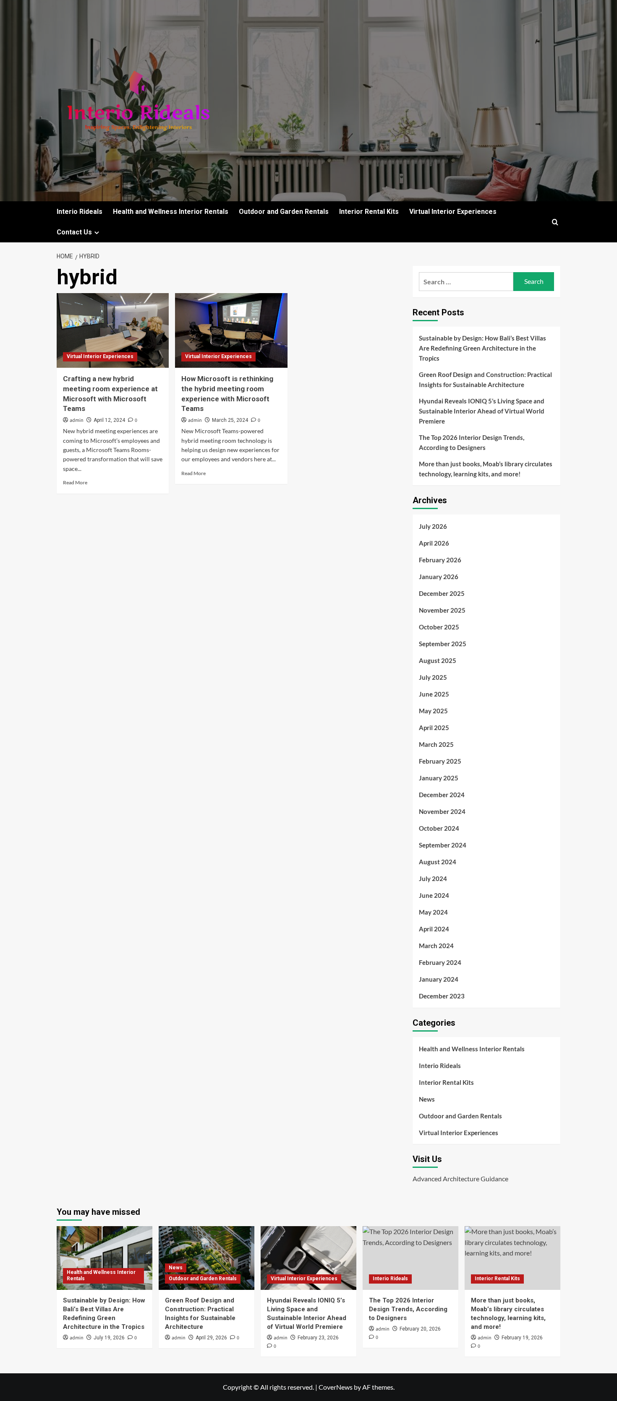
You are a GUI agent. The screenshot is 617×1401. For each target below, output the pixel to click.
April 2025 (434, 727)
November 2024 (442, 811)
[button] (555, 222)
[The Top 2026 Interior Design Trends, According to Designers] (410, 1258)
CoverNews (336, 1387)
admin (77, 420)
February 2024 (440, 962)
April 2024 (434, 929)
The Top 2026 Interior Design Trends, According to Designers (471, 442)
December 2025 (442, 593)
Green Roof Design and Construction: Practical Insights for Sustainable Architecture (485, 379)
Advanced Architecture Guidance (460, 1179)
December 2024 (442, 794)
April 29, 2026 (211, 1338)
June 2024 (434, 895)
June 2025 (434, 694)
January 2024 (438, 979)
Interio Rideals (79, 212)
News (427, 1099)
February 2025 (440, 761)
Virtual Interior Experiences (453, 212)
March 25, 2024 (230, 420)
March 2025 (436, 744)
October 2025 (439, 627)
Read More (75, 482)
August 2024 (437, 862)
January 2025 (438, 778)
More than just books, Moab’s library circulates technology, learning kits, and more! (485, 469)
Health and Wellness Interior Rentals (170, 212)
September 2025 (442, 643)
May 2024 (433, 912)
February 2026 (440, 560)
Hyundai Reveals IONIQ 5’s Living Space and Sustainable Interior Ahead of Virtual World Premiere (481, 411)
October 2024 (439, 828)
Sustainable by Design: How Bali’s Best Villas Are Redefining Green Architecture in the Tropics (482, 348)
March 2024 (436, 945)
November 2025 (442, 610)
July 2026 (433, 526)
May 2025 (433, 711)
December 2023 (442, 996)
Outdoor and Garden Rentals (284, 212)
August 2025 (437, 660)
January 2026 (438, 576)
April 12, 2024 (109, 420)
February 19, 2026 (522, 1338)
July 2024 (433, 878)
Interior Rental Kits (369, 212)
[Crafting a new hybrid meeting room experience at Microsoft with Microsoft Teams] (113, 330)
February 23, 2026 (318, 1338)
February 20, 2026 (420, 1329)
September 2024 (442, 845)
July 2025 (433, 677)
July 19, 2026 (109, 1338)
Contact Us (74, 232)
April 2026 (434, 543)
